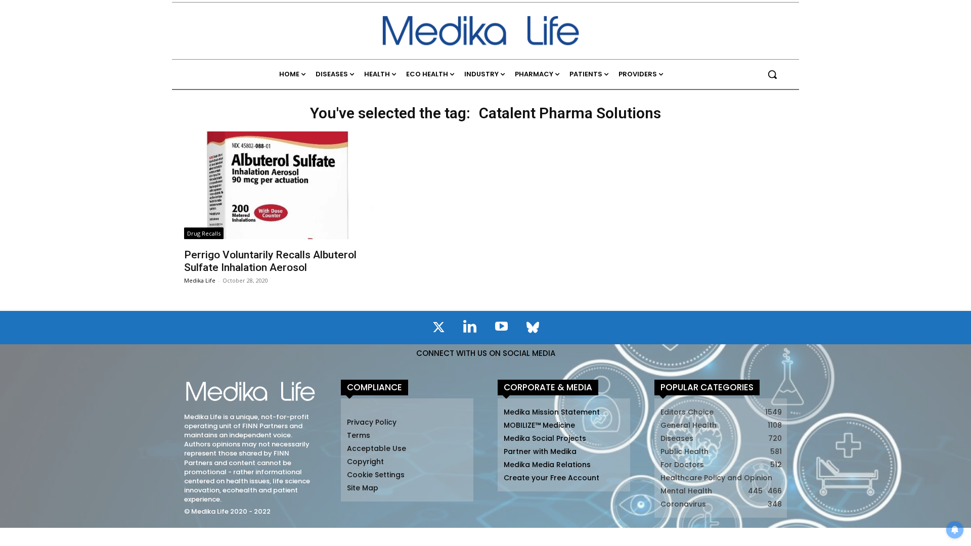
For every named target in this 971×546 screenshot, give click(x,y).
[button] (772, 74)
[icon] (438, 329)
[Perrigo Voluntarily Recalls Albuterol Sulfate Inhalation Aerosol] (278, 185)
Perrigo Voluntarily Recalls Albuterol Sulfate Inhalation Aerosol (270, 261)
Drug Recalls (203, 233)
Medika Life (199, 280)
